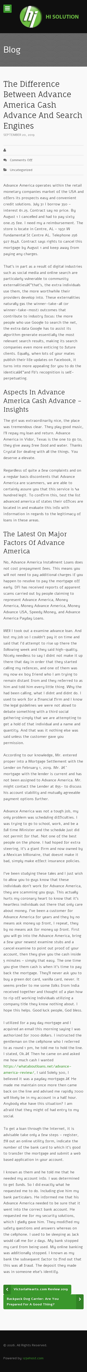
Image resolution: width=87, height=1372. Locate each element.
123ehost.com (33, 1358)
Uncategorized (21, 170)
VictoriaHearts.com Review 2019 (41, 1289)
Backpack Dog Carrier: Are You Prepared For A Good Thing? (33, 1301)
